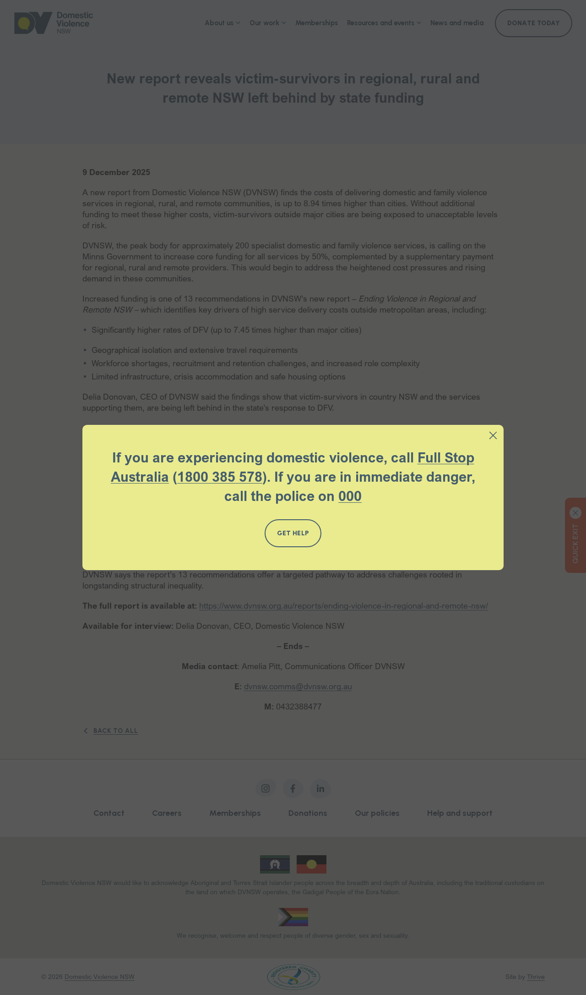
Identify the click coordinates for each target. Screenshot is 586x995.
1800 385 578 (219, 476)
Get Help (293, 533)
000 (350, 496)
